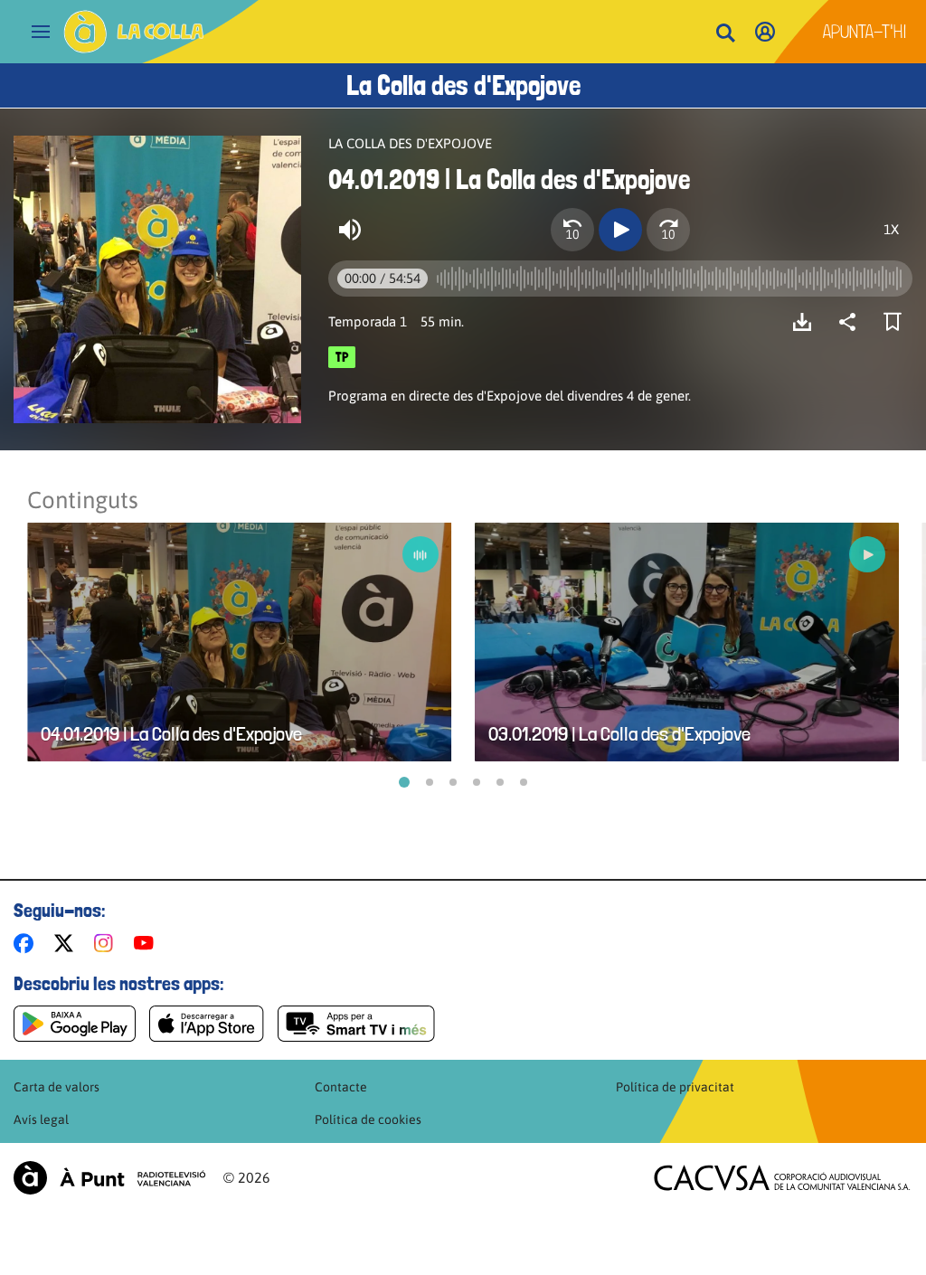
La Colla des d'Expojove (463, 85)
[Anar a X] (67, 943)
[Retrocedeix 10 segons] (572, 229)
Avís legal (41, 1119)
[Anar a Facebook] (27, 943)
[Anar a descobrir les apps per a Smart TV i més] (356, 1024)
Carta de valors (56, 1087)
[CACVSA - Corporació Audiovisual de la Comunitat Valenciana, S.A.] (782, 1178)
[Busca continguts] (725, 34)
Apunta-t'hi (865, 31)
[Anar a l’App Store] (206, 1024)
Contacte (341, 1087)
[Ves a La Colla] (134, 31)
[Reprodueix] (620, 229)
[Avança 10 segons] (668, 229)
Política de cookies (368, 1119)
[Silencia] (350, 229)
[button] (404, 782)
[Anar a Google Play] (75, 1024)
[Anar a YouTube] (147, 943)
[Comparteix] (851, 322)
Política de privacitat (675, 1087)
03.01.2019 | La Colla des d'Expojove (619, 733)
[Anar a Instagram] (107, 943)
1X (891, 229)
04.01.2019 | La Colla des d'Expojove (171, 733)
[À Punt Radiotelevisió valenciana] (109, 1178)
